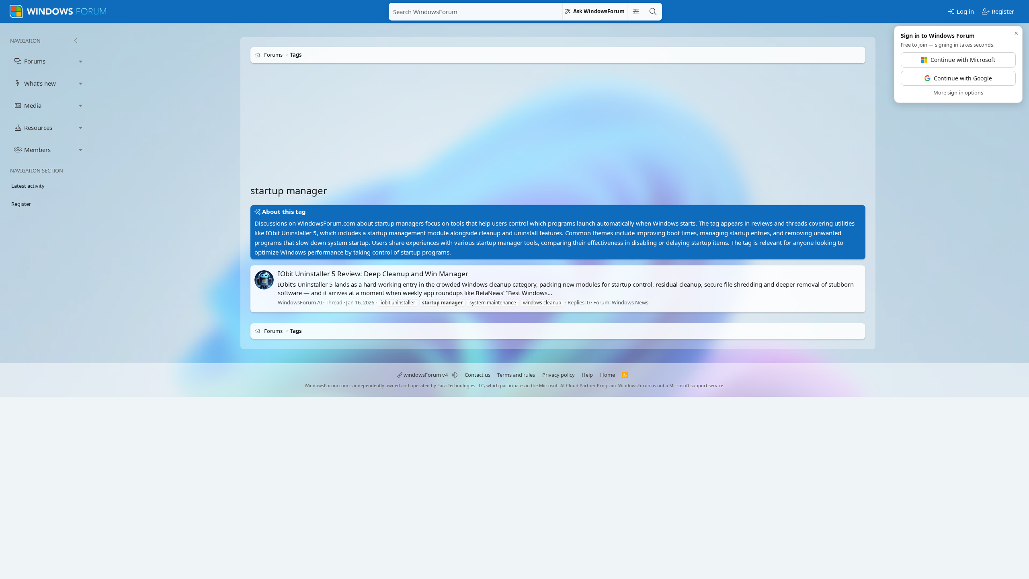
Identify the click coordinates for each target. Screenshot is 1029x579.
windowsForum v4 (425, 374)
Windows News (630, 302)
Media (32, 105)
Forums (34, 61)
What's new (40, 83)
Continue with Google (963, 78)
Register (21, 203)
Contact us (477, 374)
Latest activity (28, 185)
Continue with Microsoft (963, 60)
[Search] (653, 11)
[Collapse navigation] (75, 40)
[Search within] (635, 11)
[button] (81, 61)
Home (607, 374)
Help (587, 374)
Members (37, 150)
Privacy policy (558, 374)
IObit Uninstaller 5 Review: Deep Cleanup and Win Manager (373, 273)
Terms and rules (516, 374)
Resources (38, 127)
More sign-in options (958, 92)
